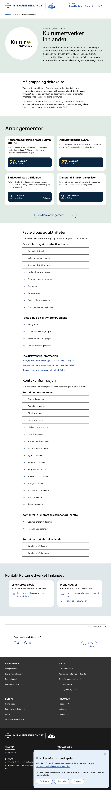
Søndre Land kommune (38, 476)
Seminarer (32, 286)
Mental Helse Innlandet (38, 529)
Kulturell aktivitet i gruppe (39, 331)
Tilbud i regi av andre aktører (40, 307)
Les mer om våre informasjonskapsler (53, 766)
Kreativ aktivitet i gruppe (39, 265)
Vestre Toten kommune (38, 490)
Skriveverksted (34, 293)
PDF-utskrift (90, 644)
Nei (29, 643)
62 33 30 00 (10, 753)
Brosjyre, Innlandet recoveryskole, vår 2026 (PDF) (44, 370)
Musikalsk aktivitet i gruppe (40, 272)
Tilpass (77, 781)
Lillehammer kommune (38, 427)
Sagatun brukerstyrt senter (40, 279)
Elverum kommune (36, 399)
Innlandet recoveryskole (39, 258)
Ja (18, 643)
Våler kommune (35, 497)
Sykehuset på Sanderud (38, 553)
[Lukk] (105, 754)
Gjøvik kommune (35, 413)
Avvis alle (62, 781)
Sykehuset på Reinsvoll (38, 546)
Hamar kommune (35, 420)
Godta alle (44, 781)
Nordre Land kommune (38, 441)
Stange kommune (36, 483)
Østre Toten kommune (38, 448)
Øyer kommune (35, 455)
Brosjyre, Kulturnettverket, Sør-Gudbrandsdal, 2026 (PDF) (48, 365)
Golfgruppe (33, 324)
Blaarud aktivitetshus (37, 251)
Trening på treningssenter (39, 300)
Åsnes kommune (35, 504)
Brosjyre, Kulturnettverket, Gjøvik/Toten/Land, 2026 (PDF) (48, 360)
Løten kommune (35, 434)
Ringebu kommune (36, 462)
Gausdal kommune (36, 406)
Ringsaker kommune (37, 469)
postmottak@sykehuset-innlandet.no (20, 762)
